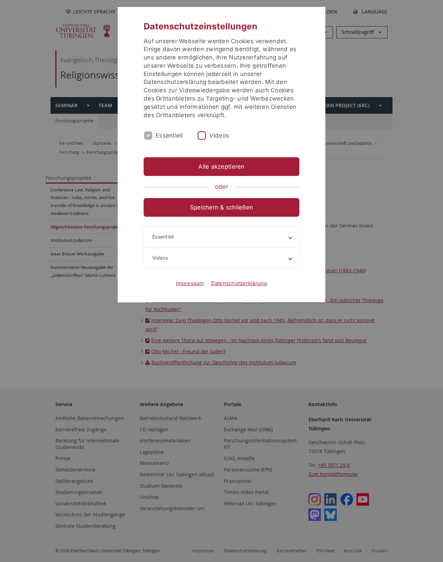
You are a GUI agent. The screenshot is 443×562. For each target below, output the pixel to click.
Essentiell (169, 135)
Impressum (190, 283)
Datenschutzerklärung (239, 283)
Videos (219, 135)
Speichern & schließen (221, 207)
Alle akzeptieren (221, 166)
